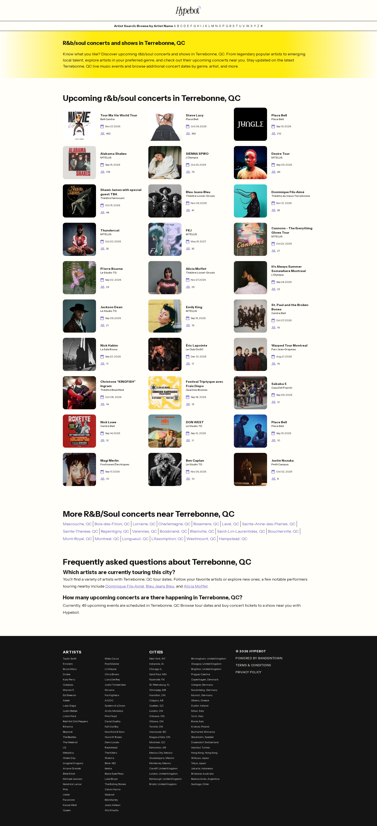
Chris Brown (112, 674)
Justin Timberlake (115, 684)
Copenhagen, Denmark (205, 679)
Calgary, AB (156, 700)
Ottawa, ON (156, 721)
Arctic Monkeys (114, 710)
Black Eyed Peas (114, 773)
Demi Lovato (112, 742)
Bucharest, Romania (203, 731)
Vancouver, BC (157, 731)
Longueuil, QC (135, 538)
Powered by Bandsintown (259, 658)
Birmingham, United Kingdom (208, 658)
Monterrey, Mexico (160, 763)
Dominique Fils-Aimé (124, 586)
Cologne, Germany (202, 684)
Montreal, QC (107, 538)
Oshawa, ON (157, 716)
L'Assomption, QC (167, 538)
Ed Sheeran (69, 695)
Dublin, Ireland (199, 705)
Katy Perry (69, 679)
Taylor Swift (69, 658)
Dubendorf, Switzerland (205, 742)
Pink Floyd (111, 716)
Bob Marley (111, 799)
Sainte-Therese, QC (80, 531)
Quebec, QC (156, 705)
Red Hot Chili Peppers (75, 721)
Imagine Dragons (73, 763)
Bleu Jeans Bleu (160, 586)
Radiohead (111, 747)
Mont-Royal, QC (77, 538)
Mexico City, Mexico (160, 752)
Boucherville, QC (283, 531)
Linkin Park (69, 716)
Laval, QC (230, 524)
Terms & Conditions (253, 665)
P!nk (65, 789)
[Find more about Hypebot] (188, 10)
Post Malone (112, 663)
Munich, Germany (201, 695)
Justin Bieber (70, 710)
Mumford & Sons (114, 731)
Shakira (109, 758)
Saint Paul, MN (157, 674)
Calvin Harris (112, 789)
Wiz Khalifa (111, 810)
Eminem (68, 663)
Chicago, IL (155, 669)
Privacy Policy (249, 672)
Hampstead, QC (233, 538)
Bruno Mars (70, 669)
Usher (66, 794)
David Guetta (112, 721)
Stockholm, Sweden (202, 737)
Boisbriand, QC (173, 531)
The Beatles (69, 737)
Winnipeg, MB (157, 690)
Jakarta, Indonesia (202, 768)
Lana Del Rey (112, 679)
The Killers (111, 752)
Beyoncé (67, 731)
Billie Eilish (69, 773)
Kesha (108, 768)
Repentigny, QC (115, 531)
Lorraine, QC (144, 524)
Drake (66, 674)
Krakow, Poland (200, 726)
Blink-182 (110, 763)
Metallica (68, 752)
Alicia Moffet (196, 586)
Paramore (69, 799)
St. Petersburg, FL (159, 684)
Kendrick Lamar (72, 784)
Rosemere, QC (206, 524)
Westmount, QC (201, 538)
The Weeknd (70, 742)
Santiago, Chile (200, 784)
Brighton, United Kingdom (206, 669)
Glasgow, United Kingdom (206, 663)
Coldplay (68, 684)
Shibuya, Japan (200, 758)
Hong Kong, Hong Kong (204, 752)
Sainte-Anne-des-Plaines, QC (268, 524)
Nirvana (109, 690)
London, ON (156, 710)
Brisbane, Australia (202, 773)
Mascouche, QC (77, 524)
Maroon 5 (68, 690)
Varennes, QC (144, 531)
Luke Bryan (111, 778)
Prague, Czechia (200, 674)
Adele (66, 700)
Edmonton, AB (157, 747)
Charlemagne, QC (174, 524)
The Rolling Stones (115, 784)
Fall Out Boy (111, 726)
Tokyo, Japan (198, 763)
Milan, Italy (197, 710)
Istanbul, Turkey (200, 747)
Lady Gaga (69, 705)
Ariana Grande (72, 768)
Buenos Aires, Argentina (205, 778)
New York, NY (157, 658)
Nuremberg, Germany (204, 690)
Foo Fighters (112, 695)
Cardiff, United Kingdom (163, 768)
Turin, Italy (197, 716)
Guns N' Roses (113, 737)
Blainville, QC (202, 531)
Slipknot (109, 794)
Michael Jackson (72, 778)
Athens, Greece (200, 700)
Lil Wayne (110, 669)
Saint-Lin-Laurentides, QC (241, 531)
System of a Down (115, 705)
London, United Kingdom (163, 773)
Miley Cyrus (112, 658)
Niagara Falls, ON (159, 737)
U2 (64, 747)
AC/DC (109, 700)
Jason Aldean (112, 805)
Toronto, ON (156, 726)
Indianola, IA (156, 663)
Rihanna (68, 726)
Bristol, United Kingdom (163, 784)
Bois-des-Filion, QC (112, 524)
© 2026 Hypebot (251, 651)
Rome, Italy (197, 721)
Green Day (69, 758)
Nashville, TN (157, 679)
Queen (67, 810)
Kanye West (70, 805)
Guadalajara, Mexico (161, 758)
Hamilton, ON (157, 695)
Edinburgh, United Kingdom (165, 778)
